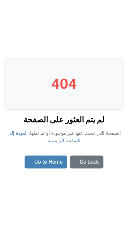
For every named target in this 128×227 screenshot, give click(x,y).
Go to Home (48, 162)
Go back (89, 162)
